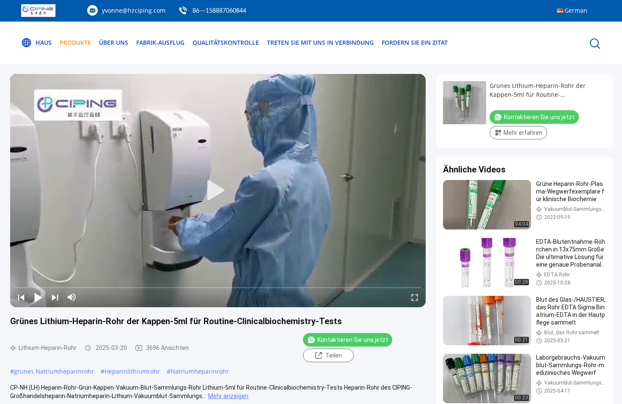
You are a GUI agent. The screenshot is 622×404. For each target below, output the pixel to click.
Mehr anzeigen (228, 396)
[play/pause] (38, 297)
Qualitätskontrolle (226, 42)
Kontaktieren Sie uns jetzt (352, 339)
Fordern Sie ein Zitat (415, 42)
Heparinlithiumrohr (132, 371)
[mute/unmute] (71, 297)
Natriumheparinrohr (200, 371)
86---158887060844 (219, 11)
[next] (55, 297)
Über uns (113, 42)
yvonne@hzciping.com (133, 10)
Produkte (75, 42)
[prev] (21, 297)
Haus (44, 42)
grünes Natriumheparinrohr (54, 371)
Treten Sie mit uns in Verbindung (320, 42)
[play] (217, 190)
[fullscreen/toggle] (414, 297)
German (575, 10)
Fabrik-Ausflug (160, 42)
